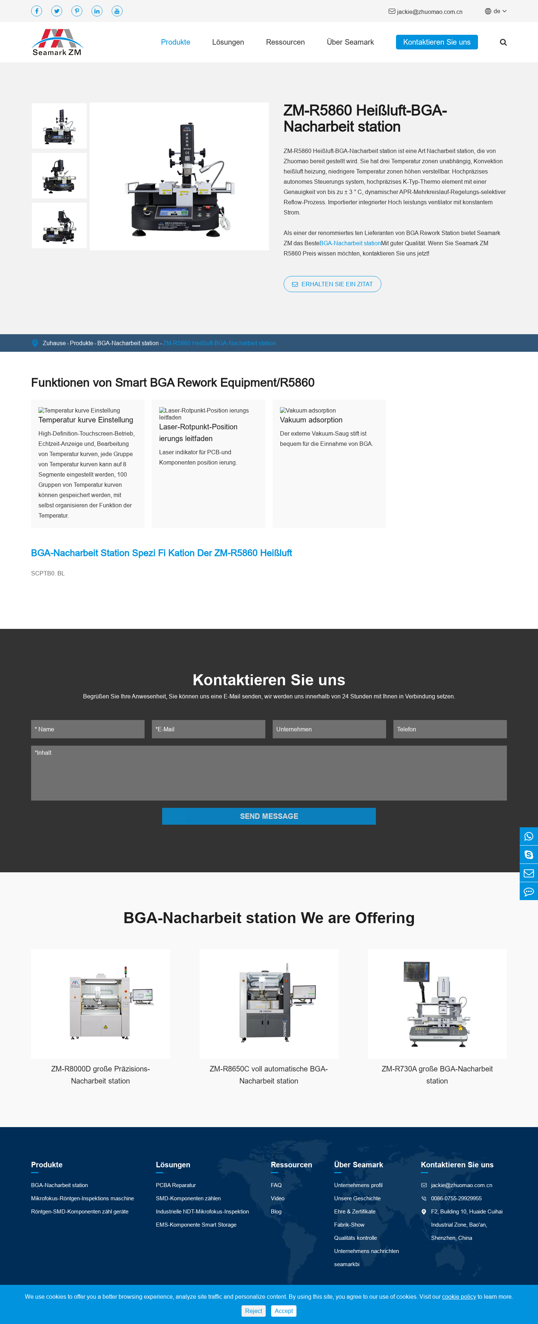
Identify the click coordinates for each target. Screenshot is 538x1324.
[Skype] (529, 855)
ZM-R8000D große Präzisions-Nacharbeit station (100, 1074)
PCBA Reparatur (176, 1185)
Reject (253, 1311)
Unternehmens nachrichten (366, 1251)
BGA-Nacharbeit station (350, 243)
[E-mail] (529, 873)
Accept (284, 1311)
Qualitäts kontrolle (355, 1238)
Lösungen (228, 42)
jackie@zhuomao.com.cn (425, 11)
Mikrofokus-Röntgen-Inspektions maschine (82, 1198)
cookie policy (459, 1296)
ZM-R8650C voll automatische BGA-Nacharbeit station (269, 1074)
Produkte (175, 42)
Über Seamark (350, 42)
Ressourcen (285, 42)
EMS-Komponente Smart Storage (196, 1225)
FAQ (276, 1185)
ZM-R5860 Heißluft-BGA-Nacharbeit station (219, 343)
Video (277, 1198)
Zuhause (54, 343)
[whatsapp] (529, 836)
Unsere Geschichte (357, 1198)
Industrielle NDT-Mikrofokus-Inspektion (202, 1211)
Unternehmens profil (358, 1185)
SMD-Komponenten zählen (188, 1198)
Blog (276, 1211)
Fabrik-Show (349, 1225)
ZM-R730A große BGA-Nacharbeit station (437, 1074)
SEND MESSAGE (269, 816)
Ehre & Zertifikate (355, 1211)
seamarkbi (346, 1264)
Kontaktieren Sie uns (437, 42)
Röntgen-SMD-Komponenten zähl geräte (79, 1211)
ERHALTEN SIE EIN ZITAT (336, 284)
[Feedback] (529, 891)
